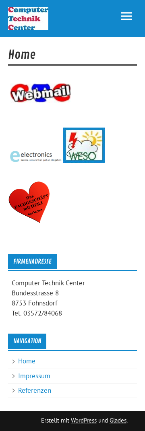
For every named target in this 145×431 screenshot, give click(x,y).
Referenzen (34, 390)
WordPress (84, 420)
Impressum (34, 375)
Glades (118, 420)
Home (26, 361)
